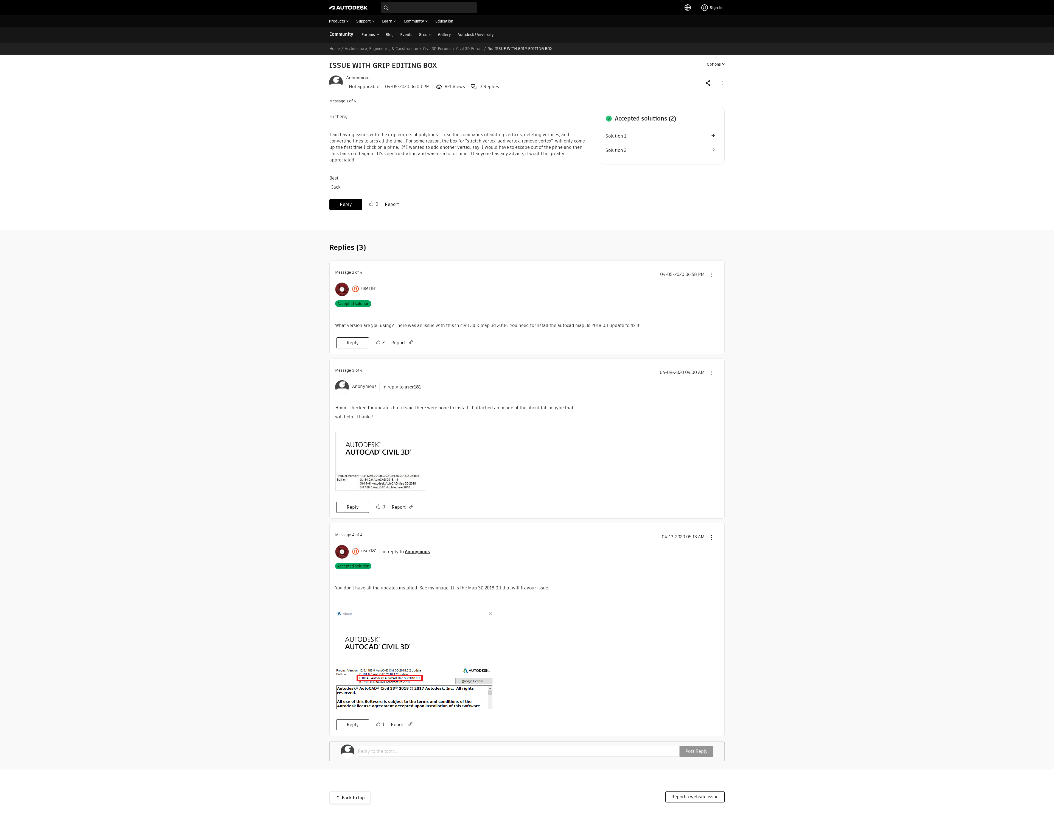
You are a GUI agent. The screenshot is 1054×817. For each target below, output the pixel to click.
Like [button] (371, 204)
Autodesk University (476, 34)
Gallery (444, 34)
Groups (425, 34)
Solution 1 (616, 136)
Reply (346, 204)
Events (406, 34)
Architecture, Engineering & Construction (381, 48)
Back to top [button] (353, 797)
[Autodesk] (348, 7)
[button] (722, 83)
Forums (368, 34)
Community (341, 34)
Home (334, 48)
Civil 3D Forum (469, 48)
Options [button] (714, 64)
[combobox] (429, 7)
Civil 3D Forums (437, 48)
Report (392, 204)
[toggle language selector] (688, 7)
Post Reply (696, 751)
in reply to (401, 387)
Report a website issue (695, 797)
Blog (390, 34)
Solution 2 (616, 150)
